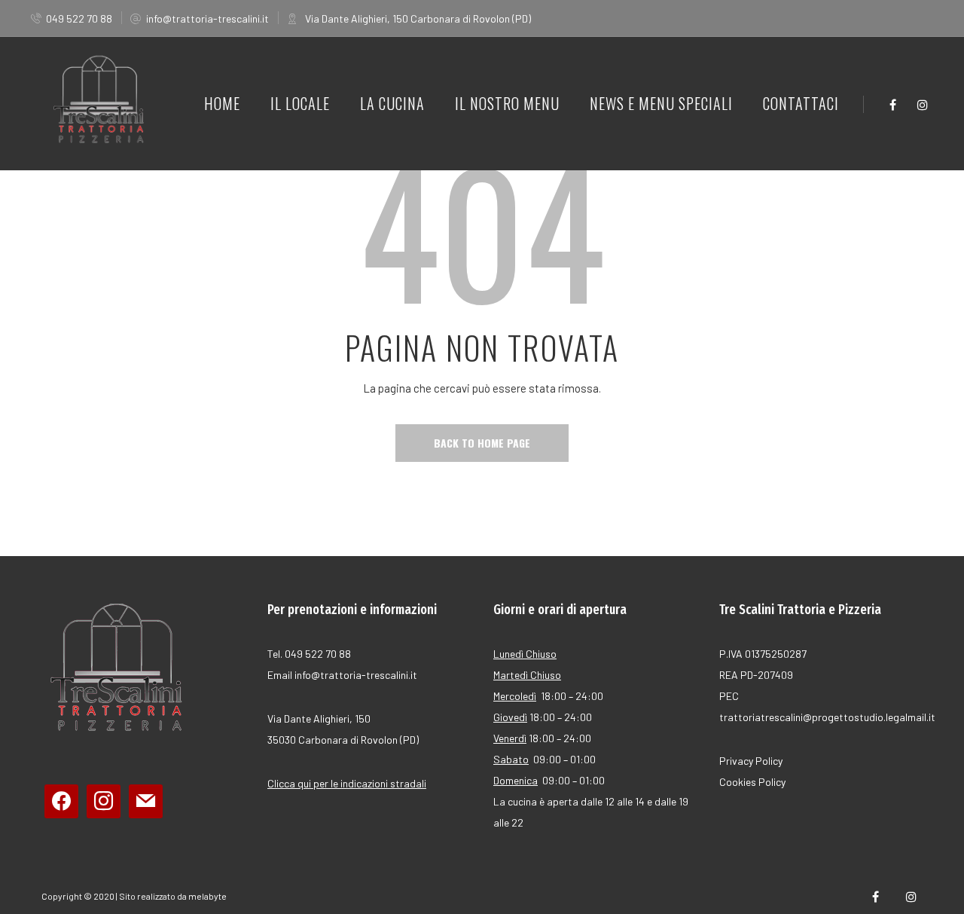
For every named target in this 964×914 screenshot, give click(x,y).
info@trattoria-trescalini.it (207, 18)
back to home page (482, 443)
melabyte (207, 896)
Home (222, 103)
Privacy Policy (750, 760)
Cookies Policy (752, 781)
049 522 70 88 (79, 18)
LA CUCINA (392, 103)
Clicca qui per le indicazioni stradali (346, 783)
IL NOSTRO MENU (507, 103)
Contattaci (801, 103)
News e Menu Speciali (661, 103)
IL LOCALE (300, 103)
